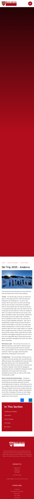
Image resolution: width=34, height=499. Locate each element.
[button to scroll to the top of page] (33, 439)
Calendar (17, 489)
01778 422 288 (17, 475)
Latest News (24, 262)
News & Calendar (13, 262)
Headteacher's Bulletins (17, 491)
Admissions (17, 493)
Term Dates (17, 495)
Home (3, 262)
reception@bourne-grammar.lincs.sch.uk (17, 479)
